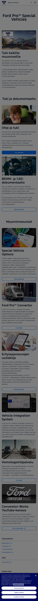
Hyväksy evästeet (19, 597)
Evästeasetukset (19, 588)
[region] (19, 587)
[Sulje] (36, 576)
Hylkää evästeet (19, 592)
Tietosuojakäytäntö (18, 584)
